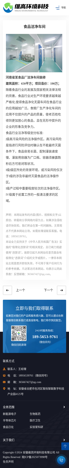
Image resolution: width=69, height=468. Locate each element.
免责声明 (8, 461)
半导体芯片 (9, 420)
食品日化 (8, 427)
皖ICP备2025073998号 (34, 457)
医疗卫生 (35, 420)
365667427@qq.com (30, 382)
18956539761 (26, 375)
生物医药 (35, 413)
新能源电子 (9, 413)
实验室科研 (36, 427)
